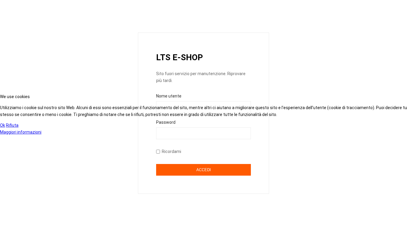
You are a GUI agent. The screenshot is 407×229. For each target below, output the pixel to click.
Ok (2, 125)
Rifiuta (12, 125)
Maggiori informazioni (20, 132)
